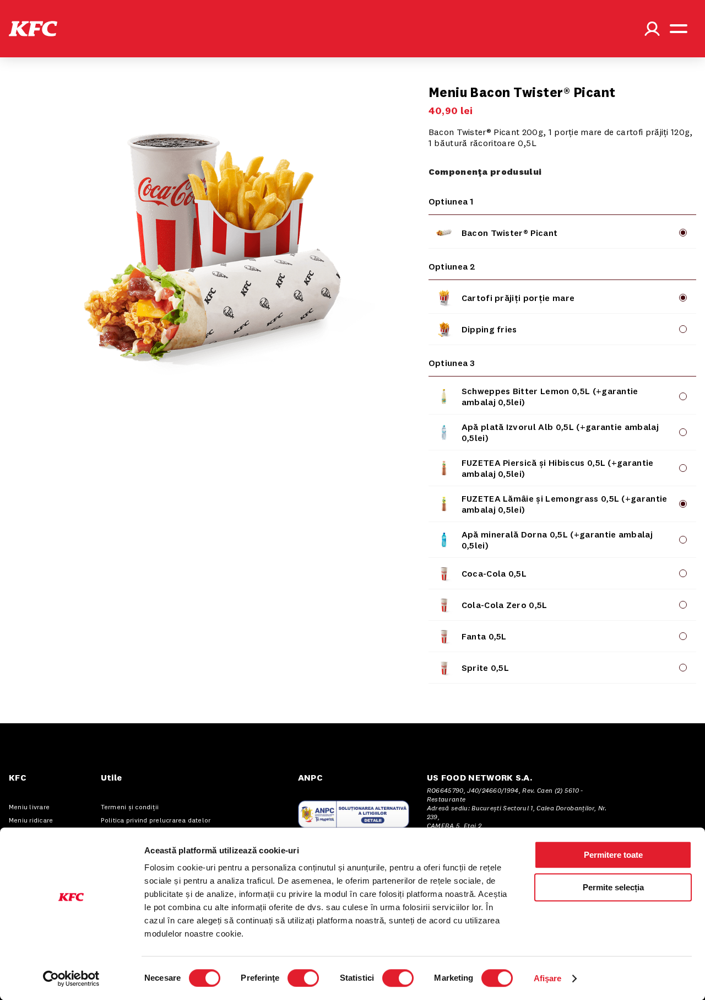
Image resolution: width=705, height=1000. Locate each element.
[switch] (303, 978)
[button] (33, 28)
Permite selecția (613, 887)
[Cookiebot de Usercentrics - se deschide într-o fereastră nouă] (71, 978)
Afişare (548, 978)
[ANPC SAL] (353, 814)
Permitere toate (613, 854)
